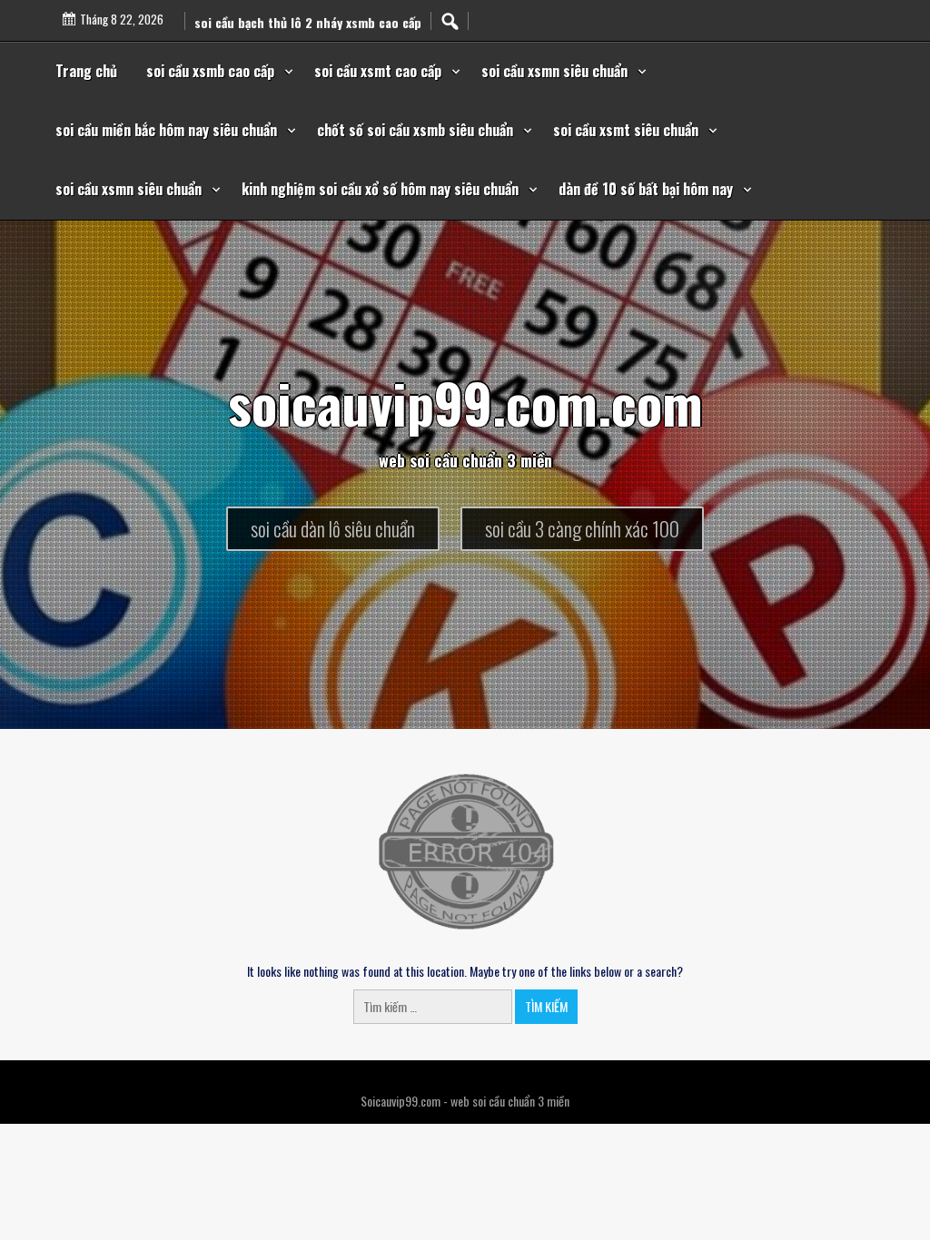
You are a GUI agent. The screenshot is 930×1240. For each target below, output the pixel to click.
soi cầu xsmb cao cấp (210, 71)
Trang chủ (86, 71)
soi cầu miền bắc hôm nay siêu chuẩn (166, 130)
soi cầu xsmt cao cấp (377, 71)
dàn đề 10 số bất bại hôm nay (646, 189)
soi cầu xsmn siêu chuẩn (554, 71)
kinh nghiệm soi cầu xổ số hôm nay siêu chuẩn (380, 189)
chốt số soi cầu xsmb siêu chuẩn (415, 130)
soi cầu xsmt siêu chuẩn (625, 130)
